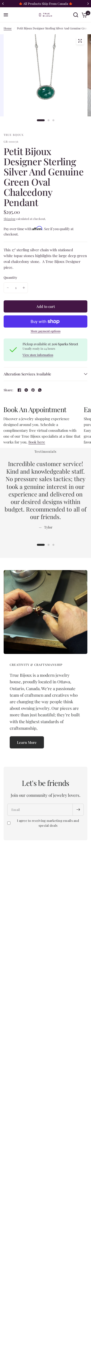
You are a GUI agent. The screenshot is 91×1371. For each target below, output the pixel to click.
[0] (83, 14)
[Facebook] (19, 390)
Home (8, 28)
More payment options (45, 331)
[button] (27, 742)
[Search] (76, 14)
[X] (26, 390)
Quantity (10, 277)
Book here (36, 442)
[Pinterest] (33, 390)
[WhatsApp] (40, 390)
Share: (9, 389)
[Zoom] (79, 40)
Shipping (9, 219)
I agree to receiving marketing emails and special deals (48, 823)
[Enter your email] (78, 810)
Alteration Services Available (27, 374)
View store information (38, 354)
